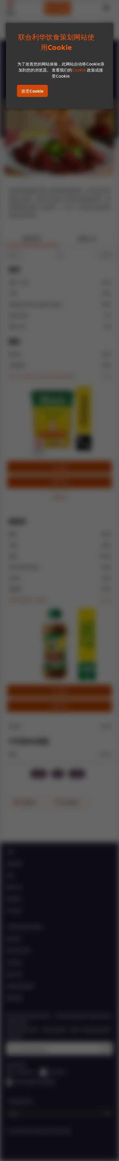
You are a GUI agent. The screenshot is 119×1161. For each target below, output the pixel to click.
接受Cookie (32, 90)
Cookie (79, 69)
